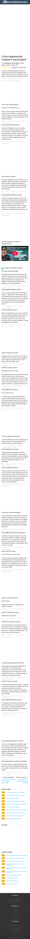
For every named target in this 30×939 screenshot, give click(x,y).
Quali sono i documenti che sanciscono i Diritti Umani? (16, 868)
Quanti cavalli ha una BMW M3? (14, 875)
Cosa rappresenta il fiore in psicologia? (15, 792)
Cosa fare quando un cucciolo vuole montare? (15, 864)
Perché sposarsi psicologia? (13, 807)
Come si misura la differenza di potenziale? (16, 855)
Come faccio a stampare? (12, 878)
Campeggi (15, 913)
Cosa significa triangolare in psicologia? (15, 801)
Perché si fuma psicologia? (12, 798)
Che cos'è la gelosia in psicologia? (14, 815)
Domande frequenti (15, 925)
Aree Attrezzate (15, 916)
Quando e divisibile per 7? (12, 880)
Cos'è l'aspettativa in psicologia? (14, 818)
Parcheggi (15, 910)
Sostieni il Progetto (15, 928)
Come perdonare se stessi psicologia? (15, 795)
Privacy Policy (15, 931)
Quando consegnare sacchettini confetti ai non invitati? (16, 872)
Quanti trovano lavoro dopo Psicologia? (15, 812)
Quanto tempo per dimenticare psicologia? (16, 810)
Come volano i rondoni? (12, 883)
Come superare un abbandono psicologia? (16, 804)
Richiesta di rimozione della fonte (9, 78)
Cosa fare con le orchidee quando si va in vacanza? (22, 780)
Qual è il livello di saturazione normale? (15, 858)
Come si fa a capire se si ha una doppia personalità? (8, 780)
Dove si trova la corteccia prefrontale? (15, 861)
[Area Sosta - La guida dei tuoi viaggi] (15, 3)
